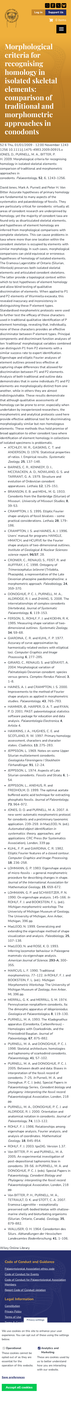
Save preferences (13, 1377)
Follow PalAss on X (58, 5)
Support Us (55, 12)
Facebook (52, 5)
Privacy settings (35, 1319)
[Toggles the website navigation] (61, 29)
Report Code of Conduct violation (25, 1290)
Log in (38, 12)
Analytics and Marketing (50, 1350)
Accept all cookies (19, 1387)
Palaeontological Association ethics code (29, 1269)
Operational (13, 1348)
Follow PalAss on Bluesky (64, 5)
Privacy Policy (13, 1311)
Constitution (12, 1306)
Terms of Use (13, 1317)
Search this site (47, 5)
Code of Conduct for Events (22, 1274)
